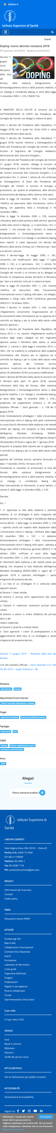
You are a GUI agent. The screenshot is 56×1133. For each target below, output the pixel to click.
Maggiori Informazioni (13, 1129)
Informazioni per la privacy (17, 890)
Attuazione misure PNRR (17, 918)
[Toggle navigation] (5, 32)
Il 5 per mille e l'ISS (14, 1019)
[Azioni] (5, 4)
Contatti (8, 894)
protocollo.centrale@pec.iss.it (24, 870)
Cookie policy (11, 898)
